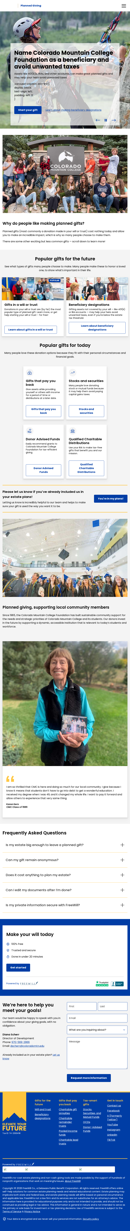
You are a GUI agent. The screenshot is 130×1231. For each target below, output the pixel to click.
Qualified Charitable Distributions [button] (86, 468)
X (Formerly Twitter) (114, 1117)
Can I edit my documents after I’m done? (39, 890)
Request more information (89, 1078)
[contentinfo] (65, 70)
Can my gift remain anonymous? (32, 860)
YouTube (112, 1124)
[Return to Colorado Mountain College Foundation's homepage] (13, 1111)
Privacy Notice (32, 1211)
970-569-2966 (21, 1042)
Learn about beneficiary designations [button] (97, 327)
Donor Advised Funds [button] (43, 470)
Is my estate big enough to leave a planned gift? (45, 845)
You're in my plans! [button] (111, 498)
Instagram (113, 1130)
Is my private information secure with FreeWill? (43, 905)
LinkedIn (112, 1135)
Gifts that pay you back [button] (43, 411)
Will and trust (43, 1109)
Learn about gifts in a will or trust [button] (30, 329)
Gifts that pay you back (68, 1102)
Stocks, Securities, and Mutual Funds (92, 1113)
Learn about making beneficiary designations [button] (73, 110)
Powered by (12, 983)
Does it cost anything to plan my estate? (38, 875)
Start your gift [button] (28, 110)
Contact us (114, 1105)
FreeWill (25, 1164)
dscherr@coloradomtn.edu (27, 1046)
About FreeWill (73, 1181)
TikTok (111, 1140)
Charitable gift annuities (68, 1111)
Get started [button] (18, 967)
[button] (98, 120)
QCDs (86, 1122)
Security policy (91, 1219)
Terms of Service (12, 1211)
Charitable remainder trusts (65, 1122)
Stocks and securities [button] (86, 411)
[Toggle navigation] (124, 5)
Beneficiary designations (42, 1116)
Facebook (113, 1111)
